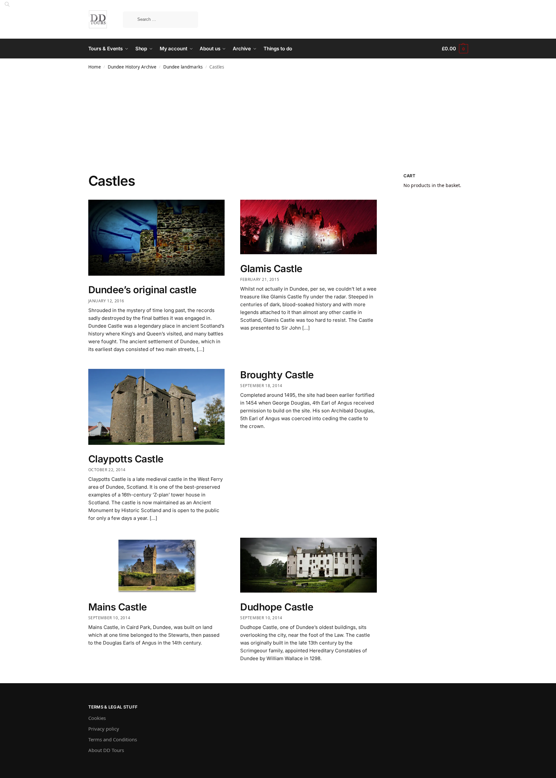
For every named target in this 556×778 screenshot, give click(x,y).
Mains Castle (117, 607)
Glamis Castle (271, 268)
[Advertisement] (278, 124)
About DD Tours (106, 750)
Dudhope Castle (276, 607)
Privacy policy (103, 728)
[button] (455, 48)
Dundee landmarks (183, 67)
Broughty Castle (277, 375)
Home (94, 67)
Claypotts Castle (126, 459)
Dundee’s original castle (142, 289)
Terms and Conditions (112, 739)
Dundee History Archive (132, 67)
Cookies (97, 718)
